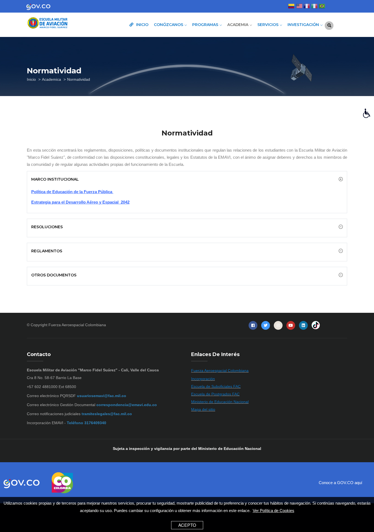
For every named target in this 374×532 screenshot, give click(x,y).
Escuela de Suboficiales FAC (216, 386)
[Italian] (314, 7)
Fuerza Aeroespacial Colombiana (77, 325)
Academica (51, 79)
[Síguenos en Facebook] (253, 325)
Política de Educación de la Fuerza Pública (72, 191)
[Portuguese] (322, 7)
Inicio (31, 79)
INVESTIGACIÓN (303, 24)
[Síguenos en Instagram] (278, 325)
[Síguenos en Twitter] (265, 325)
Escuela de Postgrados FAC (215, 394)
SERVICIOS (268, 24)
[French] (306, 7)
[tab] (187, 179)
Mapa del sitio (203, 409)
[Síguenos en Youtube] (290, 325)
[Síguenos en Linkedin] (303, 325)
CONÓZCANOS (169, 24)
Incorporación (203, 379)
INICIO (141, 24)
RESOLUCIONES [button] (47, 226)
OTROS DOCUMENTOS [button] (53, 275)
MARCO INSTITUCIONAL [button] (55, 179)
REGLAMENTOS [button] (46, 250)
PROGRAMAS (205, 24)
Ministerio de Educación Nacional (220, 402)
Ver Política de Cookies (273, 510)
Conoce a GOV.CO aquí (340, 482)
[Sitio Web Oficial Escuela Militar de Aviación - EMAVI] (64, 23)
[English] (299, 7)
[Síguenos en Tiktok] (316, 325)
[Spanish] (291, 7)
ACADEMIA (238, 24)
